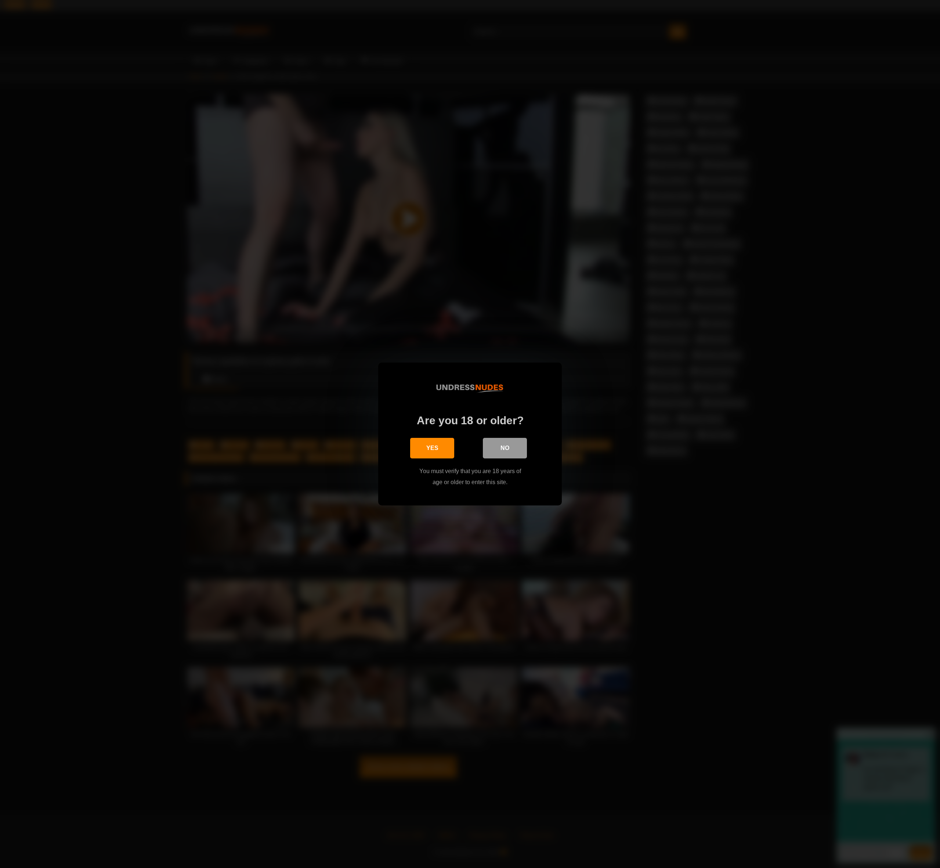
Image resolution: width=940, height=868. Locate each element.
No (504, 448)
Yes (432, 448)
